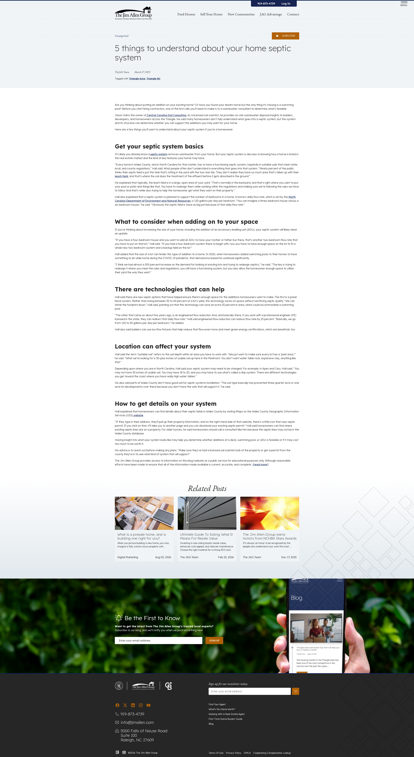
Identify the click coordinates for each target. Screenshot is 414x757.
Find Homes (186, 14)
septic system (158, 154)
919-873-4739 (266, 3)
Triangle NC (153, 78)
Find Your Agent (217, 704)
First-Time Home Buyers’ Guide (225, 719)
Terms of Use (216, 752)
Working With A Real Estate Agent (227, 714)
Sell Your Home (211, 14)
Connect (293, 14)
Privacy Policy (233, 752)
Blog (211, 723)
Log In (286, 3)
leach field (121, 176)
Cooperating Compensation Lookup (272, 752)
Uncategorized (121, 36)
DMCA (247, 752)
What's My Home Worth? (222, 709)
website (138, 415)
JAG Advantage (271, 14)
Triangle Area (137, 78)
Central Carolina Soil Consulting (166, 115)
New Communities (241, 14)
